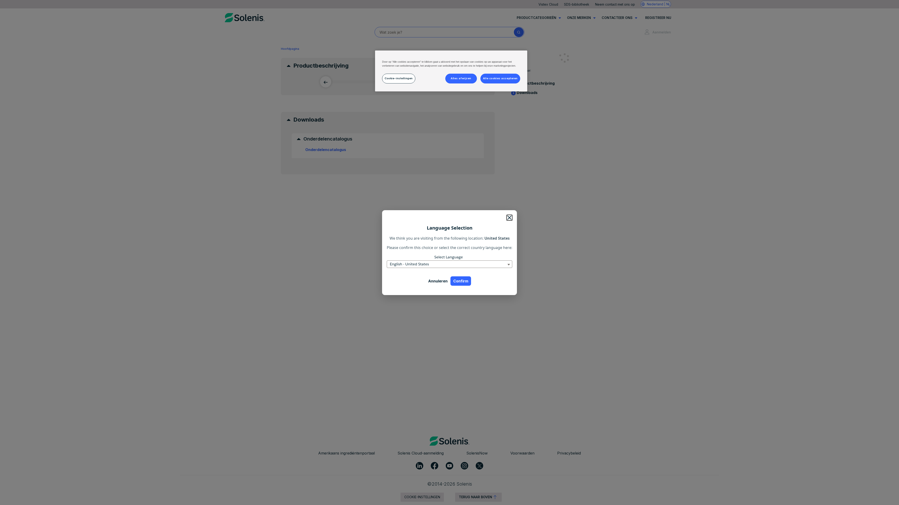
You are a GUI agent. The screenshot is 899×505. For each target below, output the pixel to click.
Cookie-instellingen (399, 78)
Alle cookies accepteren (500, 78)
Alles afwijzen (461, 78)
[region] (451, 70)
